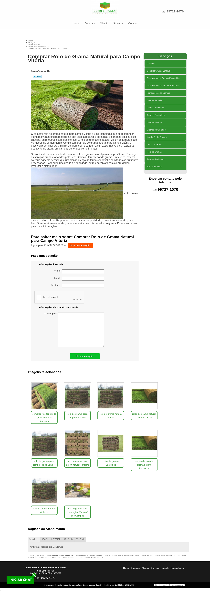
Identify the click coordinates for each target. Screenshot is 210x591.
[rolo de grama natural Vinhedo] (44, 490)
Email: (58, 278)
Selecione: (34, 539)
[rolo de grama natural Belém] (111, 396)
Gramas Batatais (154, 100)
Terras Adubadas (154, 167)
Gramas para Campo (156, 130)
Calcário (151, 63)
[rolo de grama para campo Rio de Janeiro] (44, 443)
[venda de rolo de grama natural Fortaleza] (144, 443)
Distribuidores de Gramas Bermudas (163, 85)
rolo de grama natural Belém (111, 416)
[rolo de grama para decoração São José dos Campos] (77, 490)
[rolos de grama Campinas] (111, 443)
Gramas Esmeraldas (156, 115)
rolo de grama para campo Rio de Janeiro (44, 463)
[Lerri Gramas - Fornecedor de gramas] (105, 6)
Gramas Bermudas (155, 108)
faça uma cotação (80, 245)
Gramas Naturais (154, 122)
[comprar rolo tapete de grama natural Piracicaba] (44, 396)
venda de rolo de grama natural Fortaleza (144, 465)
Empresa (89, 23)
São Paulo (68, 539)
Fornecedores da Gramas (158, 93)
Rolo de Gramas (154, 152)
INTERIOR (56, 539)
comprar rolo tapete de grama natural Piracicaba (44, 417)
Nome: (58, 270)
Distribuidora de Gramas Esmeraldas (163, 78)
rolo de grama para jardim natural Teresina (77, 463)
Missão (104, 23)
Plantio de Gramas (155, 144)
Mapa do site (177, 568)
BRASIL (45, 539)
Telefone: (56, 285)
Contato (132, 23)
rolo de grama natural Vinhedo (44, 510)
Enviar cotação (84, 356)
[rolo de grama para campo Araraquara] (77, 396)
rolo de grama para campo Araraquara (77, 416)
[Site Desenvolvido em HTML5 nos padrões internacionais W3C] (161, 585)
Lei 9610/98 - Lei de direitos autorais (89, 557)
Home (76, 23)
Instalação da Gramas (157, 137)
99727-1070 (175, 11)
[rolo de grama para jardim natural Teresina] (77, 443)
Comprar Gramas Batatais (158, 71)
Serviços (118, 23)
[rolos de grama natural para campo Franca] (144, 396)
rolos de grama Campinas (111, 463)
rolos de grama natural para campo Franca (144, 416)
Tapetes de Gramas (155, 159)
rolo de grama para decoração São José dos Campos (77, 512)
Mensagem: (51, 313)
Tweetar (37, 76)
